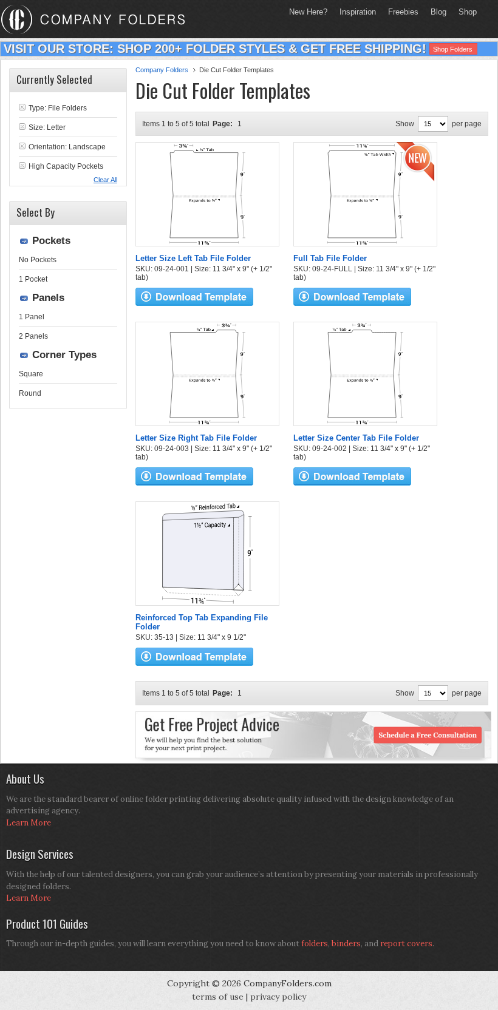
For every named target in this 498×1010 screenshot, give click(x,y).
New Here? (308, 11)
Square (31, 374)
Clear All (105, 179)
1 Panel (31, 317)
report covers (406, 943)
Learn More (28, 823)
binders (346, 943)
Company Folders (161, 69)
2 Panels (33, 336)
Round (30, 393)
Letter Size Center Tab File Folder (356, 437)
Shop (464, 11)
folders (314, 943)
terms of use (218, 996)
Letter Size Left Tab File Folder (193, 258)
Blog (438, 11)
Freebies (400, 11)
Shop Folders (452, 49)
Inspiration (357, 11)
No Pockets (37, 260)
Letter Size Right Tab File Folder (196, 437)
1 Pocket (33, 279)
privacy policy (278, 996)
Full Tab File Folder (330, 258)
